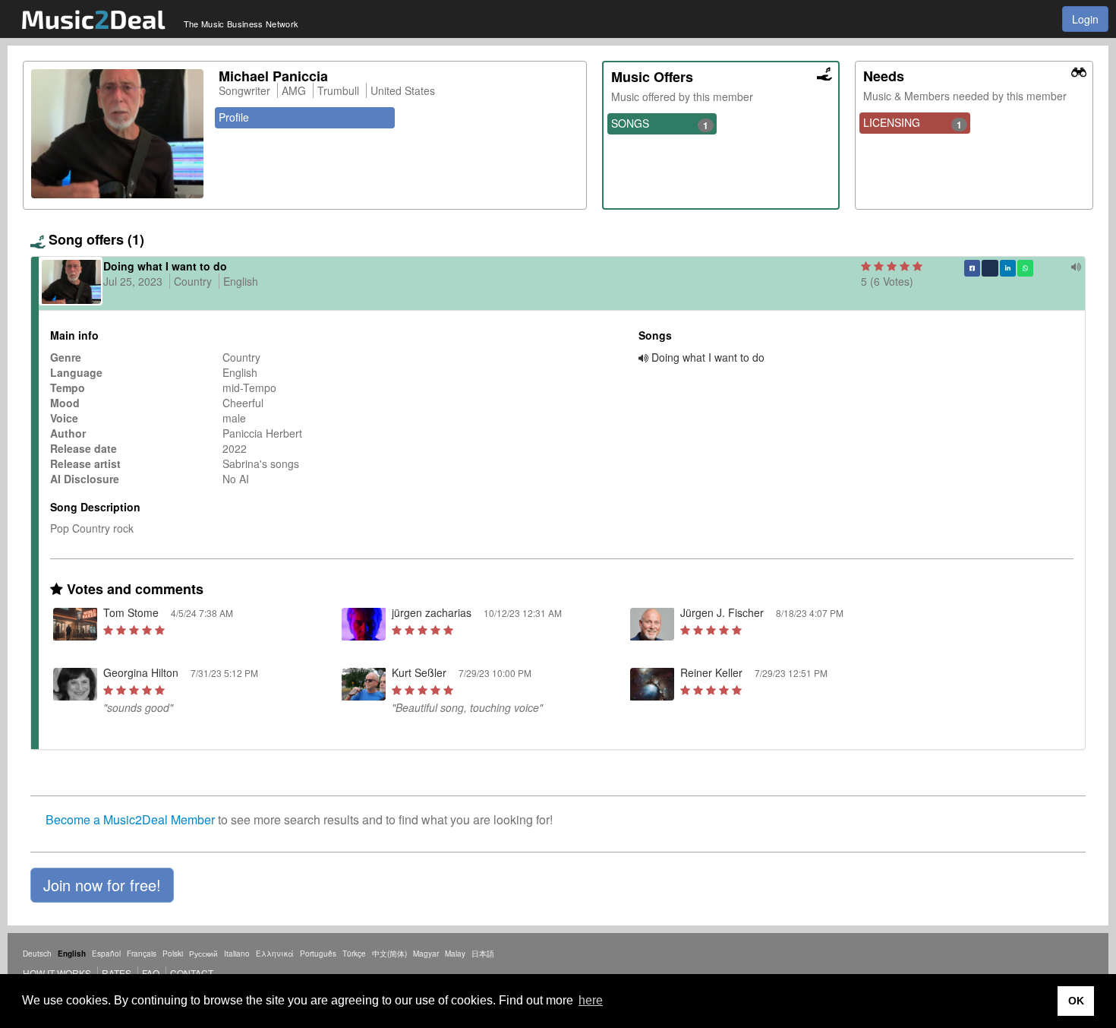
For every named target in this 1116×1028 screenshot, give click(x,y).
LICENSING (912, 123)
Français (141, 953)
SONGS (660, 123)
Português (318, 953)
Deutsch (37, 953)
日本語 (482, 953)
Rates (116, 972)
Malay (455, 953)
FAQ (150, 972)
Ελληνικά (275, 953)
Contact (191, 972)
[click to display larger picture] (117, 133)
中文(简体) (389, 953)
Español (106, 953)
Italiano (237, 953)
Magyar (426, 953)
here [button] (590, 1000)
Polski (172, 953)
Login (1085, 19)
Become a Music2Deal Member (130, 819)
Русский (203, 953)
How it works (57, 972)
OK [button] (1076, 1001)
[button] (102, 885)
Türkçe (354, 953)
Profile (234, 117)
